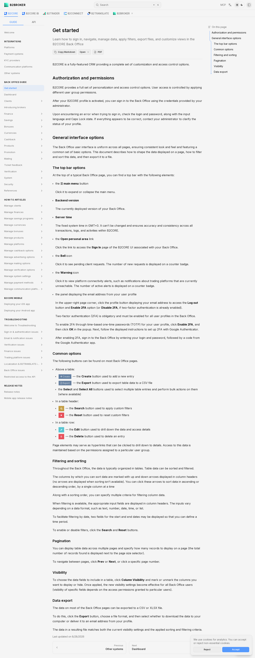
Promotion (9, 152)
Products (9, 145)
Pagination (61, 541)
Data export (62, 600)
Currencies (10, 133)
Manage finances (13, 212)
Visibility (60, 572)
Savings (8, 120)
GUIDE (13, 22)
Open (83, 52)
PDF (100, 52)
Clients (8, 101)
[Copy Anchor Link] (117, 78)
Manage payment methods (18, 282)
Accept (236, 649)
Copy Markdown (66, 52)
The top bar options (69, 168)
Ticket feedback (13, 165)
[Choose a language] (230, 5)
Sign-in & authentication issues (21, 331)
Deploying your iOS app (17, 304)
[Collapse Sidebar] (249, 5)
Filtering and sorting (69, 461)
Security (8, 184)
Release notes (12, 391)
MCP (223, 4)
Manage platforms (14, 244)
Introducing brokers (15, 107)
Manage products (14, 237)
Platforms (9, 47)
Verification (10, 171)
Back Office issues (14, 370)
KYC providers (12, 60)
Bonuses (9, 126)
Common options (67, 353)
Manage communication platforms (23, 289)
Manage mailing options (17, 263)
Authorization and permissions (83, 77)
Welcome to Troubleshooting (20, 325)
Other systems (12, 73)
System (8, 178)
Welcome (9, 32)
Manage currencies (15, 224)
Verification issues (14, 344)
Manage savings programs (18, 218)
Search (129, 4)
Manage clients (12, 205)
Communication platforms (18, 66)
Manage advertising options (19, 257)
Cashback (9, 139)
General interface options (78, 137)
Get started (10, 88)
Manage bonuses (13, 231)
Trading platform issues (17, 357)
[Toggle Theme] (239, 5)
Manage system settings (17, 276)
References (10, 190)
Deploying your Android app (19, 310)
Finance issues (12, 351)
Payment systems (13, 53)
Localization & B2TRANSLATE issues (24, 363)
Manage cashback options (18, 250)
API (34, 22)
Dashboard (10, 94)
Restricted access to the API (19, 376)
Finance (8, 113)
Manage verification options (19, 269)
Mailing (8, 158)
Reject (207, 649)
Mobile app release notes (18, 398)
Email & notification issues (18, 338)
